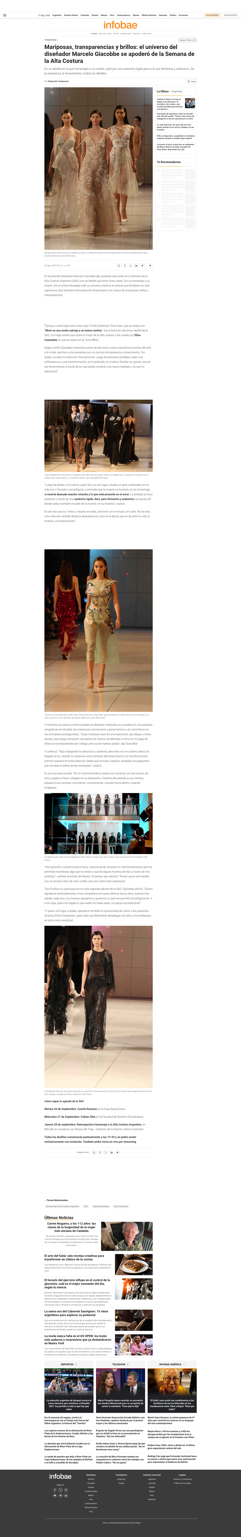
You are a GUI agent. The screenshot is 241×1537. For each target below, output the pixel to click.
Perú (112, 15)
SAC (86, 1206)
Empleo (121, 1483)
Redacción (121, 1479)
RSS (91, 1512)
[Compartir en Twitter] (130, 265)
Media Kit (152, 1499)
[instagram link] (66, 1490)
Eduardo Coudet (105, 34)
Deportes (163, 15)
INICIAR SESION (230, 15)
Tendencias (50, 40)
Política (173, 15)
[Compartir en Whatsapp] (119, 265)
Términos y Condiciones (182, 1479)
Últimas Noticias (149, 15)
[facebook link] (55, 1490)
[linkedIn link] (66, 1495)
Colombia (84, 15)
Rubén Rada (146, 34)
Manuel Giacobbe (101, 1206)
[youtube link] (55, 1495)
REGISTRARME (212, 15)
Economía (183, 15)
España (95, 15)
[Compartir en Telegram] (142, 265)
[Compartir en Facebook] (124, 265)
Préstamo (136, 34)
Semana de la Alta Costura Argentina (62, 1206)
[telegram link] (60, 1495)
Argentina (57, 15)
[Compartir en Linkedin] (136, 265)
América (91, 1479)
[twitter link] (60, 1490)
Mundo (136, 15)
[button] (4, 15)
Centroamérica (123, 15)
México (104, 15)
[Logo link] (120, 24)
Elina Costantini (121, 1206)
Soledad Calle (125, 34)
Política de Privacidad (182, 1483)
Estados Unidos (71, 15)
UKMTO (116, 34)
